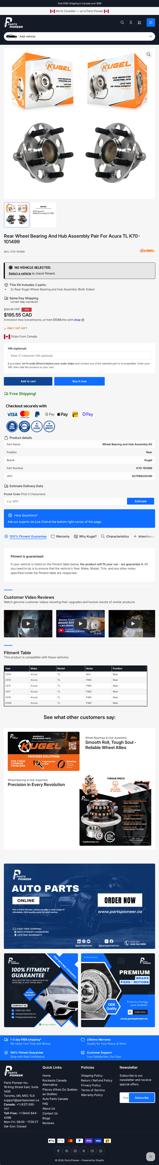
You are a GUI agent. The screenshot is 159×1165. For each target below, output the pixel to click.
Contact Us (50, 1113)
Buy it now (80, 381)
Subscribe (142, 1097)
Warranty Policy (92, 1095)
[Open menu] (151, 22)
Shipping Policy (92, 1075)
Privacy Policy (91, 1085)
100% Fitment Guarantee (28, 536)
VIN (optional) (17, 348)
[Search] (122, 22)
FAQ (45, 1103)
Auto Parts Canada (55, 1099)
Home (46, 1075)
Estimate (140, 501)
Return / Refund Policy (96, 1080)
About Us (48, 1108)
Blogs (46, 1118)
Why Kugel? (88, 536)
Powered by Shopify (93, 1160)
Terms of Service (93, 1090)
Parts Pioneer (72, 1160)
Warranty (63, 536)
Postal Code (24, 494)
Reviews (48, 1123)
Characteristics (117, 536)
